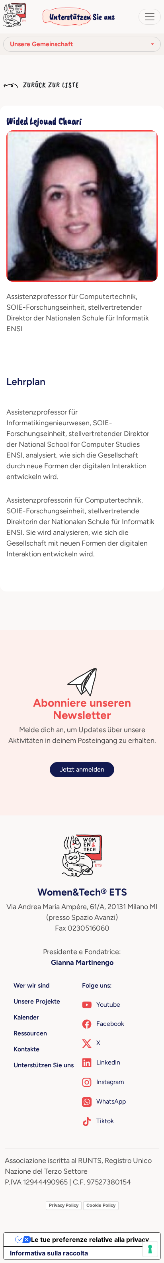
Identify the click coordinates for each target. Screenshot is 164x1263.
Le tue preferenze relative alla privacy (90, 1239)
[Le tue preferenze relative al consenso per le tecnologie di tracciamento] (150, 1249)
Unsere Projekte (37, 1001)
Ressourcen (30, 1033)
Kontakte (26, 1049)
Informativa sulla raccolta (49, 1253)
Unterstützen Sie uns (82, 16)
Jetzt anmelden (82, 769)
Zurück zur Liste (50, 85)
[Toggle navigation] (150, 17)
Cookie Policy (100, 1205)
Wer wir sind (31, 985)
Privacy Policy (63, 1205)
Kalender (26, 1017)
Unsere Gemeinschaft (41, 44)
